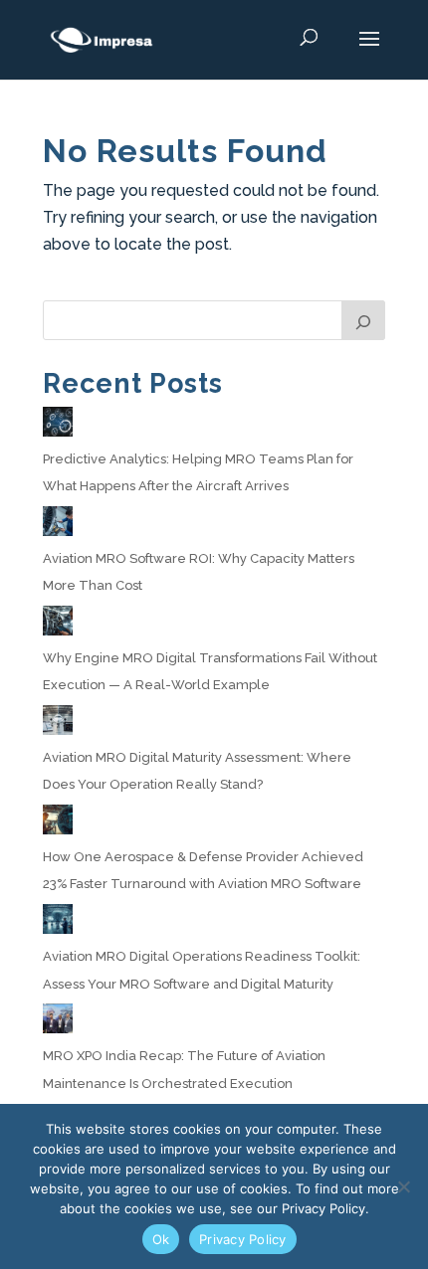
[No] (403, 1186)
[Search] (363, 320)
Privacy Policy (243, 1239)
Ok (161, 1239)
